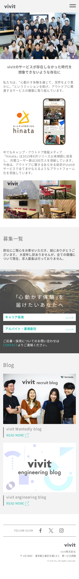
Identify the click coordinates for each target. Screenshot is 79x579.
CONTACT (10, 345)
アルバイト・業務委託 (20, 328)
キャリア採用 (14, 317)
